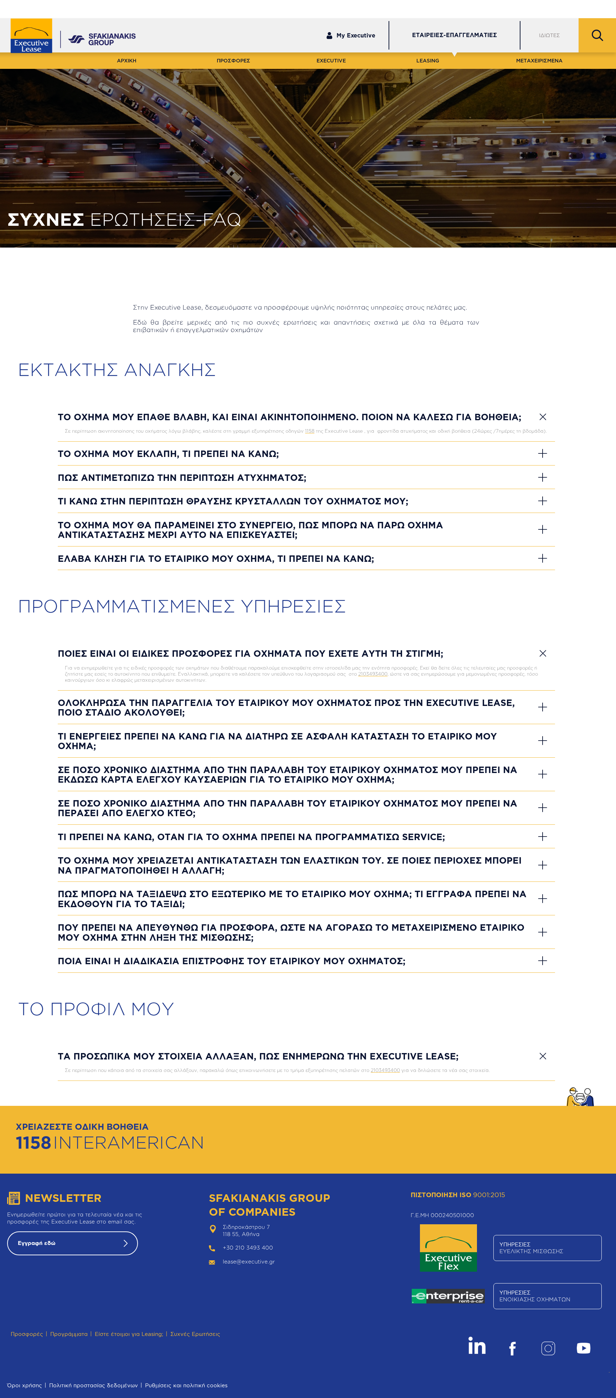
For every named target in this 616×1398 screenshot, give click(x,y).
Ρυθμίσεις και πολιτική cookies (186, 1385)
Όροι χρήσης (24, 1385)
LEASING (427, 60)
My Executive (356, 35)
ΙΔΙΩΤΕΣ (549, 35)
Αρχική (8, 250)
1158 (309, 430)
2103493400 (372, 673)
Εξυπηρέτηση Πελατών (485, 8)
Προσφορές (27, 1334)
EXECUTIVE (331, 60)
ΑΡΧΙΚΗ (127, 60)
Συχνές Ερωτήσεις (195, 1334)
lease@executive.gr (249, 1262)
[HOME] (36, 36)
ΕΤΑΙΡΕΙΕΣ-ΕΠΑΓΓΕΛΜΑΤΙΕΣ (454, 35)
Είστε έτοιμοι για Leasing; (129, 1334)
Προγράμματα (69, 1334)
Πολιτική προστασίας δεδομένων (93, 1385)
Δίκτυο (538, 8)
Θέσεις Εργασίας (584, 8)
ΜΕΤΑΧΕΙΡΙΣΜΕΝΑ (539, 60)
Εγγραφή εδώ (37, 1243)
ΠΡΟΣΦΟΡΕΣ (233, 60)
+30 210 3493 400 (248, 1248)
